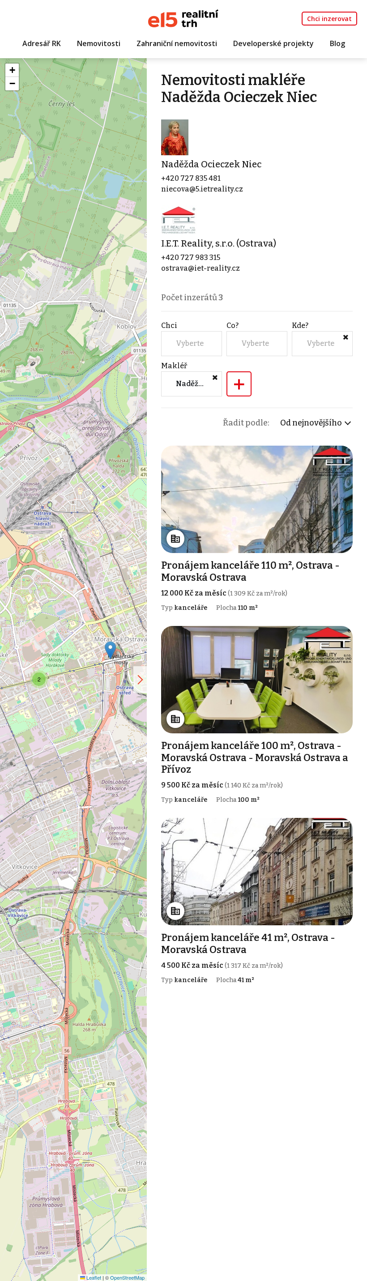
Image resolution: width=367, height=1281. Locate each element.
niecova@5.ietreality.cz (202, 189)
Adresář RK (41, 43)
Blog (337, 43)
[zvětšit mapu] (140, 679)
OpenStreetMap (127, 1277)
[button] (110, 650)
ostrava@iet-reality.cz (200, 268)
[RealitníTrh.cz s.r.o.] (183, 17)
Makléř (174, 366)
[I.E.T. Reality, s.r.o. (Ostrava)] (179, 219)
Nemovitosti (98, 43)
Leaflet (93, 1277)
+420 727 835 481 (191, 178)
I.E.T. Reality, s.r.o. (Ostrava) (218, 243)
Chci (169, 325)
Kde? (300, 325)
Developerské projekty (273, 43)
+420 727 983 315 (190, 257)
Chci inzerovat (329, 18)
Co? (232, 325)
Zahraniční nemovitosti (177, 43)
